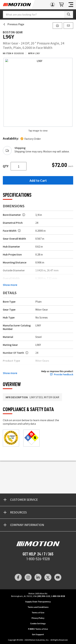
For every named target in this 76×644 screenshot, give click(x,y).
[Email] (68, 25)
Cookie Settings (38, 623)
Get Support (38, 634)
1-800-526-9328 (38, 559)
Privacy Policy (38, 618)
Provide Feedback (63, 374)
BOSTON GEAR (13, 32)
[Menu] (71, 4)
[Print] (57, 25)
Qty (5, 166)
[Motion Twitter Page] (47, 577)
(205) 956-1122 (43, 596)
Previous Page (15, 24)
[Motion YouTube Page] (57, 577)
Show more (10, 285)
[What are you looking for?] (68, 14)
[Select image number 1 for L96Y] (38, 92)
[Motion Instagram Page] (28, 577)
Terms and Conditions (38, 607)
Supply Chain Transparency (38, 601)
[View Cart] (61, 4)
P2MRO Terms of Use (38, 629)
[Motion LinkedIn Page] (38, 577)
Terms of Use (38, 612)
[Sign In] (52, 4)
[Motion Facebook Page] (18, 577)
